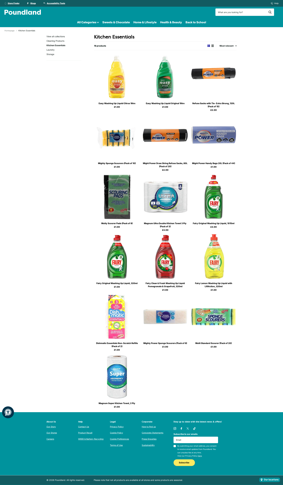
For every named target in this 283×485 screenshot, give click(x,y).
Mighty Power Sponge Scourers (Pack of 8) (165, 343)
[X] (188, 428)
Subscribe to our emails (186, 434)
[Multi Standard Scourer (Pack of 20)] (214, 317)
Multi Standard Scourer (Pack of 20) (213, 343)
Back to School (196, 22)
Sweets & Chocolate (116, 22)
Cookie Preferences (119, 439)
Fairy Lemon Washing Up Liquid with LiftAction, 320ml (213, 285)
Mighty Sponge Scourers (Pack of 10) (117, 163)
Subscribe (184, 462)
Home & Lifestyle (145, 22)
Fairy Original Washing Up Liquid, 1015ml (213, 223)
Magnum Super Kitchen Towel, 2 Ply (117, 403)
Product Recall (85, 432)
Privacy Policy (117, 426)
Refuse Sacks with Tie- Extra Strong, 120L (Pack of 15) (213, 105)
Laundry (50, 49)
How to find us (149, 426)
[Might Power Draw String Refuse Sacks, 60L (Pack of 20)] (165, 137)
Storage (50, 54)
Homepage (9, 30)
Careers (50, 439)
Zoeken (270, 12)
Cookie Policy (116, 432)
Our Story (51, 426)
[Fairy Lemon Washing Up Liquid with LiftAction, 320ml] (214, 257)
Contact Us (83, 426)
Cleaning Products (55, 41)
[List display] (212, 46)
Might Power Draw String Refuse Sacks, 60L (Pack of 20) (165, 165)
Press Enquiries (149, 439)
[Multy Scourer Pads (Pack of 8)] (117, 197)
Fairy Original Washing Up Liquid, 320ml (117, 283)
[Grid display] (209, 46)
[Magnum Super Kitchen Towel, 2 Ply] (117, 377)
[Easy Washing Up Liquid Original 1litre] (165, 77)
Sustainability (148, 445)
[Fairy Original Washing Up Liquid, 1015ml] (214, 197)
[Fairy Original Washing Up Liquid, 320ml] (117, 257)
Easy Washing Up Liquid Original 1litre (165, 103)
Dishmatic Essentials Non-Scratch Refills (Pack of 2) (117, 345)
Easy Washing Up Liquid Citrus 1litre (117, 103)
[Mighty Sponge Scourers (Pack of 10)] (117, 137)
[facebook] (181, 428)
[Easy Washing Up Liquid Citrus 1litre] (117, 77)
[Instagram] (175, 428)
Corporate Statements (152, 432)
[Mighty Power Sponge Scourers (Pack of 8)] (165, 317)
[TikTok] (194, 428)
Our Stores (51, 432)
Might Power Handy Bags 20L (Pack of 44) (213, 163)
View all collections (55, 36)
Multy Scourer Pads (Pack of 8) (117, 223)
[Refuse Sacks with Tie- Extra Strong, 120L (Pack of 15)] (214, 77)
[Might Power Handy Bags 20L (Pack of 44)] (214, 137)
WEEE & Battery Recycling (91, 439)
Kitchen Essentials (55, 45)
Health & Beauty (171, 22)
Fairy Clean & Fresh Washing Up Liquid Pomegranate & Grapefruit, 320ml (165, 285)
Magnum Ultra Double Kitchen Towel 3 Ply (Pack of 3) (165, 225)
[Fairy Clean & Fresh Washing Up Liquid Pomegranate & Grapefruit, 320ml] (165, 257)
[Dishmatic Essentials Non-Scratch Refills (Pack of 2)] (117, 317)
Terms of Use (116, 445)
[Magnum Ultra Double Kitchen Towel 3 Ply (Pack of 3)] (165, 197)
